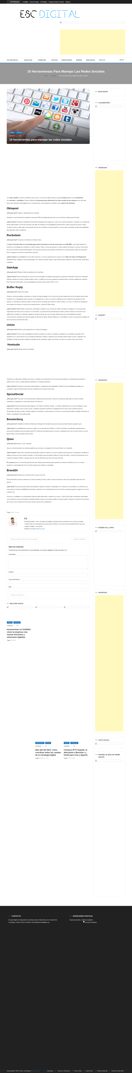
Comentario (12, 554)
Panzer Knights (34, 2)
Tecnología (28, 60)
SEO (47, 758)
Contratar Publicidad (102, 1071)
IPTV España (71, 758)
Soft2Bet (25, 2)
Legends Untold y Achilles (56, 2)
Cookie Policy (89, 1071)
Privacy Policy (78, 1071)
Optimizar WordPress (80, 539)
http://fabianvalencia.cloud (37, 529)
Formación (42, 60)
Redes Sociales (15, 512)
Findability (44, 2)
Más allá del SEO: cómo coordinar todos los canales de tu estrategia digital (48, 752)
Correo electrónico (14, 579)
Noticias (55, 60)
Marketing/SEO (67, 60)
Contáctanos (50, 1071)
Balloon (68, 2)
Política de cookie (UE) (117, 1071)
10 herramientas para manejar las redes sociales (40, 139)
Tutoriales (19, 132)
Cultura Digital (12, 60)
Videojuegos (90, 60)
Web (10, 587)
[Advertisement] (92, 42)
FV (20, 136)
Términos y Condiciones (63, 1071)
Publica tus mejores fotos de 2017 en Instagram (24, 539)
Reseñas (79, 60)
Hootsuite (13, 344)
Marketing (42, 758)
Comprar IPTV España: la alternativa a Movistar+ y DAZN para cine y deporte (76, 752)
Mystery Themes (35, 1071)
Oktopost (12, 208)
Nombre (11, 572)
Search (122, 60)
